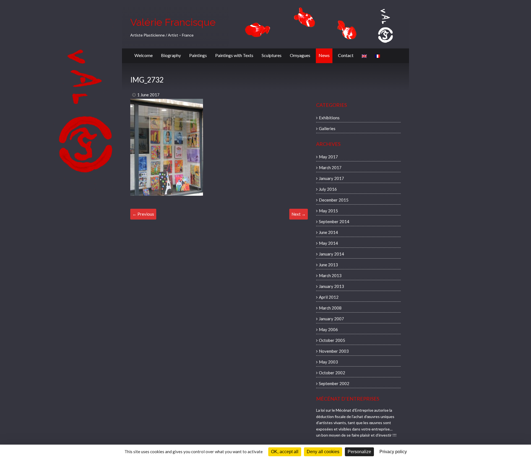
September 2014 (334, 221)
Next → (298, 214)
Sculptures (272, 55)
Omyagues (300, 55)
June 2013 (328, 264)
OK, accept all (284, 451)
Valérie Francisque (173, 22)
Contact (345, 55)
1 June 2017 (148, 94)
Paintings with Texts (234, 55)
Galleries (327, 128)
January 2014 (331, 253)
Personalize (359, 451)
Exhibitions (329, 117)
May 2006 (328, 329)
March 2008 (330, 307)
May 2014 (328, 243)
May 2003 (328, 361)
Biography (171, 55)
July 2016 (328, 189)
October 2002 (332, 372)
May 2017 (328, 156)
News (324, 55)
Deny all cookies (323, 451)
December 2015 (333, 199)
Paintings (198, 55)
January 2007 (331, 318)
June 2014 (328, 232)
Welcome (143, 55)
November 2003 (334, 351)
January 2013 (331, 286)
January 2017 (331, 178)
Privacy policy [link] (393, 451)
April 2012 (329, 297)
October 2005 (332, 340)
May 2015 (328, 210)
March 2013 (330, 275)
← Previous (143, 214)
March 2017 (330, 167)
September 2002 (334, 383)
